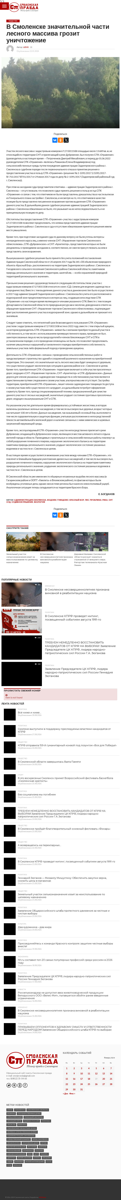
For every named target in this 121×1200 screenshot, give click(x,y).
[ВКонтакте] (54, 140)
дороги (42, 1147)
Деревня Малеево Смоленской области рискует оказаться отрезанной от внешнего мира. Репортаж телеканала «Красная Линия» (90, 559)
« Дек (65, 1093)
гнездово (62, 500)
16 (74, 1079)
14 (111, 1073)
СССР (48, 1161)
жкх (30, 1154)
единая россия (31, 1121)
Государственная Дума (29, 1113)
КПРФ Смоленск (40, 1139)
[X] (66, 140)
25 (89, 1084)
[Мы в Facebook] (25, 1085)
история (32, 1147)
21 (111, 1079)
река (105, 500)
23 (74, 1084)
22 (67, 1084)
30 (74, 1089)
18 (89, 1079)
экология (39, 502)
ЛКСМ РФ (11, 1125)
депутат (11, 1158)
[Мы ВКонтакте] (14, 1085)
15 (67, 1079)
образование (13, 1150)
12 (96, 1073)
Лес (87, 500)
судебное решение (22, 502)
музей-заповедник (35, 1161)
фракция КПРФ (14, 1121)
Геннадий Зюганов (33, 1117)
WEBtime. (42, 1197)
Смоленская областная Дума (21, 1128)
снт (111, 500)
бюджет (47, 1158)
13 (103, 1073)
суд (8, 502)
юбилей (19, 1161)
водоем (51, 500)
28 (111, 1084)
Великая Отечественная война (22, 1132)
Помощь (46, 1121)
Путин (44, 1143)
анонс (37, 1158)
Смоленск (20, 1110)
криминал (28, 1150)
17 (81, 1079)
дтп (36, 1154)
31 (81, 1089)
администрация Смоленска (30, 500)
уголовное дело (30, 1143)
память (44, 1154)
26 (96, 1084)
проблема (96, 500)
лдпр (9, 1161)
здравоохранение (16, 1154)
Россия (39, 1150)
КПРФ (9, 1110)
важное (11, 1113)
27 (103, 1084)
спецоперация (14, 1117)
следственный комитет (18, 1139)
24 (81, 1084)
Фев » (72, 1093)
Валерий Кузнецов (16, 1147)
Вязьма (17, 1165)
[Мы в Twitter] (8, 1085)
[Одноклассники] (60, 140)
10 (81, 1073)
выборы (22, 1125)
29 (67, 1089)
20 (103, 1079)
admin (26, 47)
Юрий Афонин (24, 1158)
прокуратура (13, 1143)
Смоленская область (37, 1110)
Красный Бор (76, 500)
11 (89, 1073)
